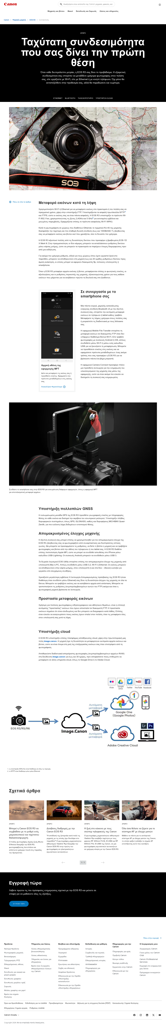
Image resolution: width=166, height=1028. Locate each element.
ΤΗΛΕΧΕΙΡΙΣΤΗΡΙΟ (85, 98)
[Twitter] (153, 1015)
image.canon (50, 641)
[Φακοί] (74, 11)
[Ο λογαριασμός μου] (160, 5)
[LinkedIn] (147, 1015)
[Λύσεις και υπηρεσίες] (119, 11)
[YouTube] (160, 1015)
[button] (63, 862)
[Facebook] (134, 1015)
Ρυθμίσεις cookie (37, 1008)
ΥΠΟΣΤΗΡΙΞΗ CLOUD (104, 98)
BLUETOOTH (70, 98)
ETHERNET (57, 98)
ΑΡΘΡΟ (83, 33)
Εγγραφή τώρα (19, 904)
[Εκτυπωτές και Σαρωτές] (97, 11)
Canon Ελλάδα (10, 1015)
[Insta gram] (141, 1015)
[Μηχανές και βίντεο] (65, 11)
